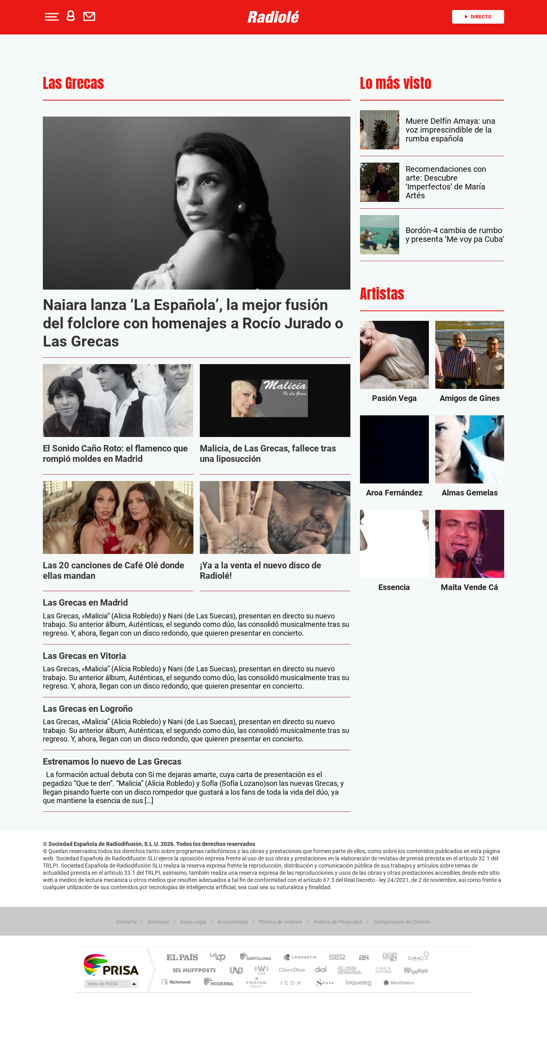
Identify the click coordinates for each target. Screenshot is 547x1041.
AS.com (360, 958)
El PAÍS (182, 958)
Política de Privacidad (338, 922)
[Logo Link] (273, 16)
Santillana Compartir (300, 958)
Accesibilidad (232, 922)
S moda (324, 982)
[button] (51, 17)
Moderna (216, 982)
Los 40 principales (220, 958)
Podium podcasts (256, 982)
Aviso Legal (193, 922)
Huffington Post (192, 970)
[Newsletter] (91, 17)
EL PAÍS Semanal (351, 970)
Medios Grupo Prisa (110, 984)
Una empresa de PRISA (111, 964)
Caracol (416, 958)
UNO (237, 970)
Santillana (258, 958)
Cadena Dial (321, 970)
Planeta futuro (380, 970)
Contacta (126, 922)
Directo (481, 17)
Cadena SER (335, 958)
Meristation (398, 982)
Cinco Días (291, 970)
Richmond (177, 982)
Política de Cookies (280, 922)
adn (387, 958)
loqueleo (359, 982)
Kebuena (408, 970)
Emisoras (158, 922)
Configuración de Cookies (402, 922)
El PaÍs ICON (290, 982)
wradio (260, 970)
